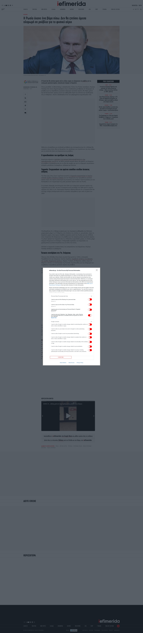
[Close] (97, 270)
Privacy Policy (80, 362)
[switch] (90, 299)
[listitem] (71, 296)
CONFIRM (61, 357)
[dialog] (71, 316)
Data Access (71, 362)
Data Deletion (63, 362)
